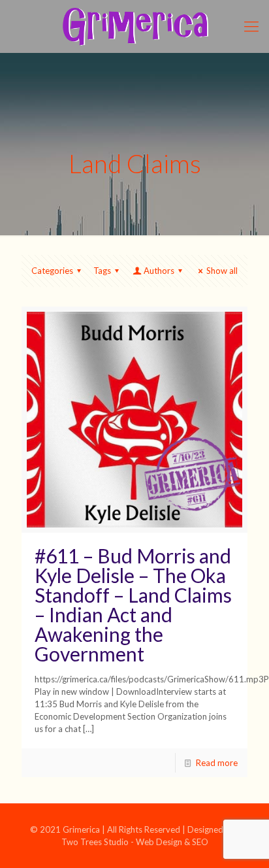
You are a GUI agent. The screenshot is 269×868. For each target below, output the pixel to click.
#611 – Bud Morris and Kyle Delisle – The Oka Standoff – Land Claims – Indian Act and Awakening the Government (133, 604)
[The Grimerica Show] (134, 26)
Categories (52, 270)
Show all (222, 270)
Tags (102, 270)
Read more (217, 763)
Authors (159, 270)
